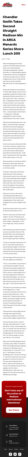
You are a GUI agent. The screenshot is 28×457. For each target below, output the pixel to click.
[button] (23, 5)
